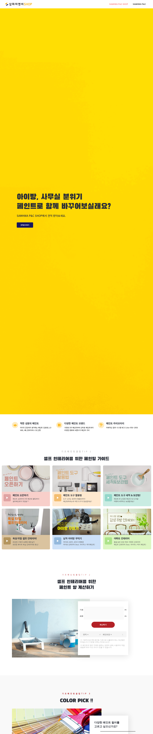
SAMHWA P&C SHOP (118, 4)
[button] (25, 225)
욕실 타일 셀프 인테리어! (25, 538)
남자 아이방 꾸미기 (72, 538)
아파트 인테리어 (121, 538)
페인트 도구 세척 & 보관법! (127, 495)
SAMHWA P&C (139, 4)
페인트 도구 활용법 (72, 495)
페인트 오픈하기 (20, 495)
